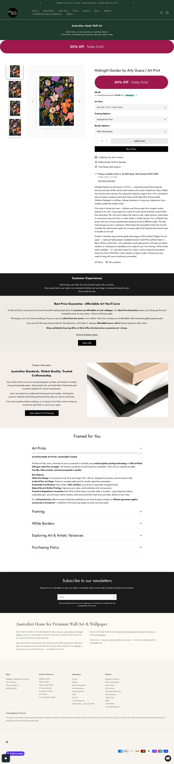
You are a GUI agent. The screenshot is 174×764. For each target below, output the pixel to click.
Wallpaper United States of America (17, 679)
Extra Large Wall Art (12, 685)
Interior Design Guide (46, 685)
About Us (75, 697)
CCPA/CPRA (109, 704)
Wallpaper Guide (44, 679)
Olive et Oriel (19, 748)
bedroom (113, 640)
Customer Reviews (78, 691)
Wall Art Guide (44, 682)
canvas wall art (69, 632)
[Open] (6, 758)
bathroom (120, 640)
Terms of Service (110, 694)
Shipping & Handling (112, 679)
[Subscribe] (113, 597)
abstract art (141, 632)
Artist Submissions (78, 688)
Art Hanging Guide (45, 688)
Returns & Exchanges (112, 682)
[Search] (161, 12)
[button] (40, 3)
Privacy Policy (109, 685)
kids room (127, 640)
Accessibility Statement (112, 707)
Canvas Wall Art (11, 682)
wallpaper (77, 646)
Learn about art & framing (42, 413)
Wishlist (74, 682)
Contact (74, 679)
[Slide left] (33, 101)
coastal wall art (121, 632)
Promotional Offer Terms (113, 691)
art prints (60, 632)
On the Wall (43, 694)
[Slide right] (79, 101)
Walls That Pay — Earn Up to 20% (83, 704)
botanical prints (132, 632)
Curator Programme (78, 701)
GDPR (107, 701)
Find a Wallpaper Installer (47, 697)
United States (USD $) (18, 742)
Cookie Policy (109, 697)
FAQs (74, 694)
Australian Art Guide (45, 691)
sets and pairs (147, 640)
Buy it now (131, 149)
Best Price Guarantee (79, 685)
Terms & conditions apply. (87, 334)
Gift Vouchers (109, 688)
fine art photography (99, 635)
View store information (106, 181)
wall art (54, 632)
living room (105, 640)
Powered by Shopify (34, 748)
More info (87, 342)
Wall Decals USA (11, 688)
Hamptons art (150, 632)
